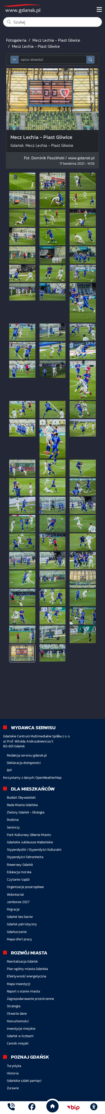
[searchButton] (90, 60)
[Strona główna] (11, 1107)
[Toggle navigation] (99, 9)
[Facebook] (31, 1107)
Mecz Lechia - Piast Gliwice (56, 40)
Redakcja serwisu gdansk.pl (27, 755)
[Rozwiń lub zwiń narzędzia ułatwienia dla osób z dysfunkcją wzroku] (93, 1107)
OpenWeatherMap (48, 777)
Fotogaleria (16, 40)
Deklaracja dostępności (24, 762)
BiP (9, 770)
